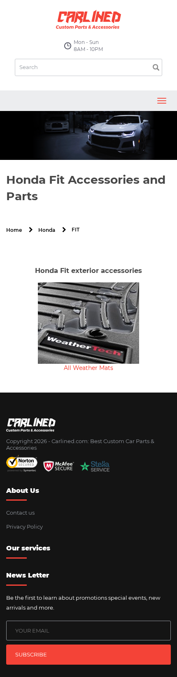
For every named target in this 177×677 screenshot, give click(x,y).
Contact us (20, 512)
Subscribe (31, 654)
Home (14, 230)
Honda (46, 230)
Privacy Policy (24, 526)
